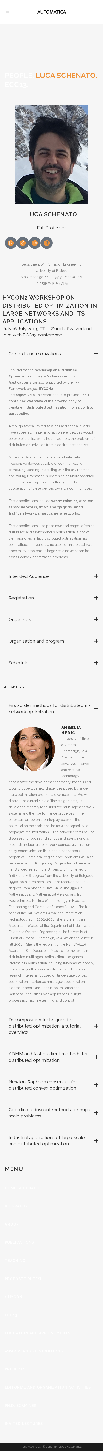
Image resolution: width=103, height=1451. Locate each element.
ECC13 (11, 1315)
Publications (19, 1242)
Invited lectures (24, 1424)
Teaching (15, 1260)
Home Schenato (22, 1188)
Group (12, 1224)
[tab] (51, 353)
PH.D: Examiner (21, 1406)
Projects (15, 1369)
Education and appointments (37, 1333)
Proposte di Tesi (23, 1279)
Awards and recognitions (34, 1351)
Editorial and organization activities (48, 1387)
